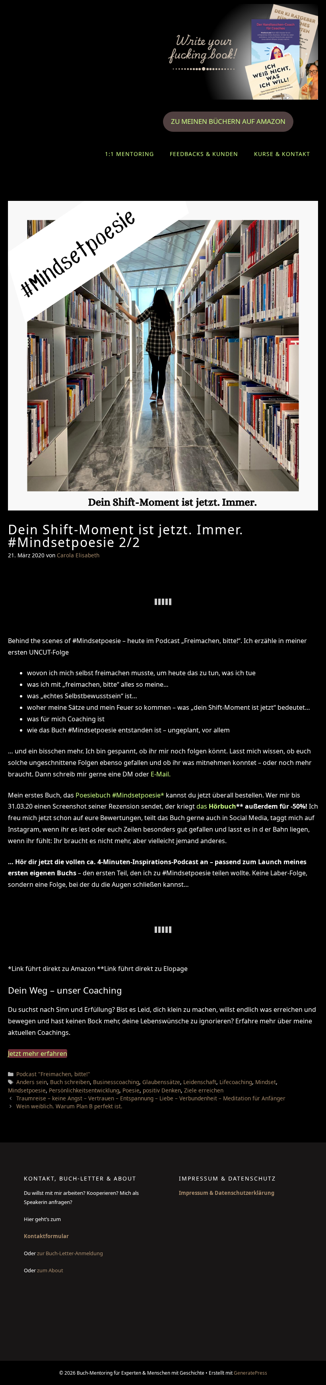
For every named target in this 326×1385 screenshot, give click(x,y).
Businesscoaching (116, 1082)
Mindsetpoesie (27, 1090)
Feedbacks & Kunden (204, 154)
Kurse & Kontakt (282, 154)
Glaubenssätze (161, 1082)
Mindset (265, 1082)
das (216, 806)
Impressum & (197, 1192)
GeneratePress (250, 1373)
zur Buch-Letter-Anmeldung (70, 1253)
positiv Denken (162, 1090)
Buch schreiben (70, 1082)
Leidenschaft (199, 1082)
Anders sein (31, 1082)
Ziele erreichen (203, 1090)
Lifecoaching (235, 1082)
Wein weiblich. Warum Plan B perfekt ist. (69, 1106)
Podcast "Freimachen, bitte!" (53, 1074)
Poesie (131, 1090)
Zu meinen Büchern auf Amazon (228, 121)
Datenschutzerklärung (244, 1192)
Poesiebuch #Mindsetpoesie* (121, 795)
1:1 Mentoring (129, 154)
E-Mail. (160, 774)
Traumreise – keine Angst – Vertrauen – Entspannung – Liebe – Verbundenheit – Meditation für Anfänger (150, 1098)
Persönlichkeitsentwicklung (84, 1090)
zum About (50, 1270)
